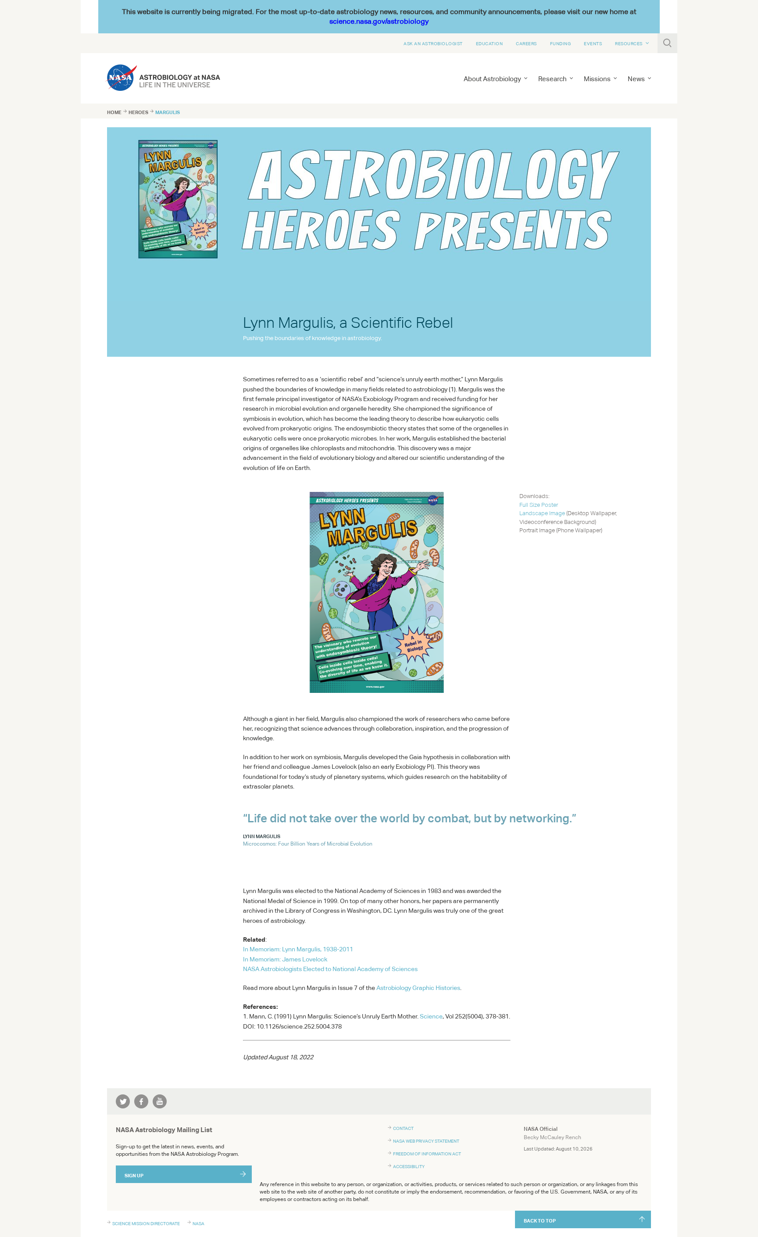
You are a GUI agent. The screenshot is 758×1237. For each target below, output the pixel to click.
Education (489, 43)
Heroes (138, 112)
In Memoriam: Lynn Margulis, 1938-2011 (298, 949)
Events (593, 43)
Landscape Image (542, 513)
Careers (526, 43)
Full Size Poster (538, 505)
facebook (141, 1101)
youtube (160, 1101)
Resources (629, 43)
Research (552, 78)
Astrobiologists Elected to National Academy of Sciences (330, 968)
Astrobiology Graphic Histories (418, 987)
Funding (560, 43)
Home (114, 112)
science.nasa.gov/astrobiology (379, 21)
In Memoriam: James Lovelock (285, 959)
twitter (123, 1101)
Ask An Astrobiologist (433, 43)
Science (431, 1016)
